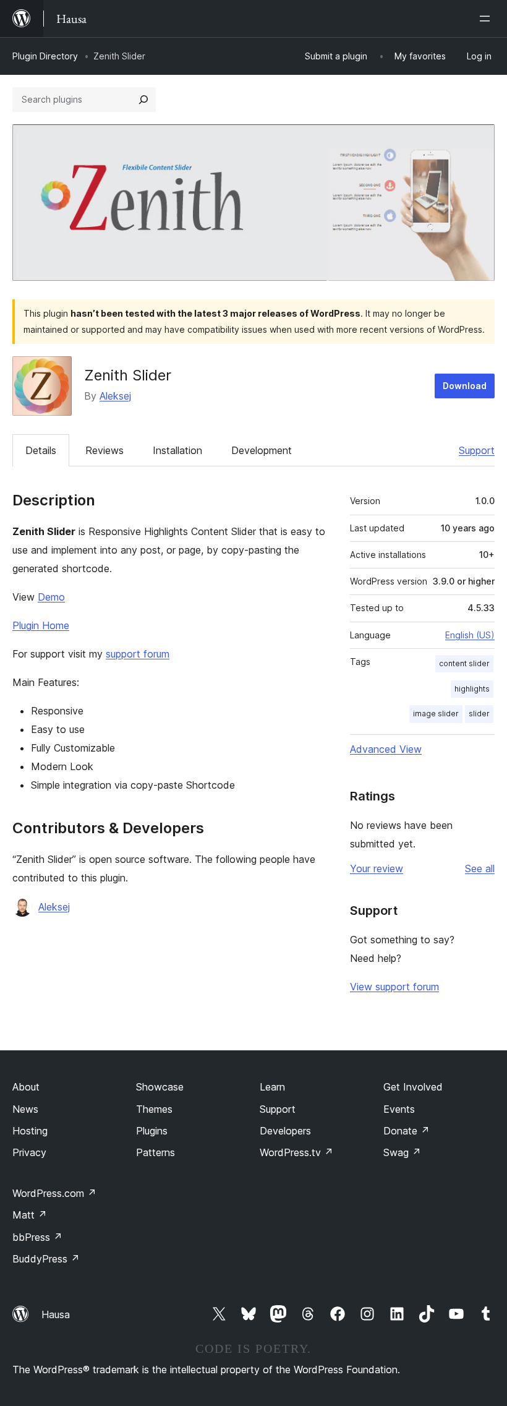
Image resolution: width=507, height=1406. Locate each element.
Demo (51, 597)
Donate (406, 1131)
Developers (285, 1131)
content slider (464, 663)
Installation (177, 450)
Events (399, 1109)
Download (465, 385)
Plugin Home (40, 625)
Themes (154, 1109)
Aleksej (115, 396)
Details (40, 450)
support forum (137, 654)
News (25, 1109)
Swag (402, 1152)
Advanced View (386, 749)
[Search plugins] (143, 99)
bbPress (37, 1237)
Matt (29, 1215)
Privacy (29, 1152)
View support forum (394, 986)
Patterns (155, 1152)
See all (480, 868)
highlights (472, 688)
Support (477, 450)
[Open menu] (487, 18)
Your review (376, 868)
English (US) (470, 635)
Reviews (104, 450)
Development (261, 450)
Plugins (152, 1131)
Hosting (30, 1131)
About (26, 1087)
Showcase (160, 1087)
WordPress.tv (296, 1152)
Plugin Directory (45, 56)
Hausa (55, 1314)
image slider (436, 713)
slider (479, 713)
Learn (272, 1087)
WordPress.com (54, 1193)
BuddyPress (46, 1259)
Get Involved (413, 1087)
